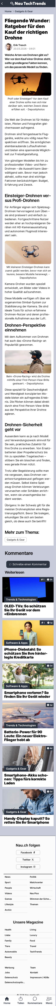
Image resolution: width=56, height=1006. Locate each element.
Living (33, 929)
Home (8, 11)
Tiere (7, 946)
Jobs (7, 972)
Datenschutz (11, 977)
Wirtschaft (35, 888)
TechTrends (36, 951)
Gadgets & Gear (24, 11)
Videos (8, 893)
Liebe (7, 935)
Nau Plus (34, 893)
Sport (7, 882)
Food (32, 940)
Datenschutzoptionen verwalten (16, 982)
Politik (33, 877)
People (8, 888)
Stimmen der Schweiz (41, 899)
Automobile (11, 951)
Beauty (8, 957)
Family (8, 940)
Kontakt (34, 972)
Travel (33, 946)
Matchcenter (36, 882)
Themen (34, 904)
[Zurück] (2, 3)
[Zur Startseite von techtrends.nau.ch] (28, 3)
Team (33, 967)
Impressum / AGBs (39, 977)
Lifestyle (9, 904)
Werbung (9, 967)
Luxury (33, 935)
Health (8, 929)
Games (8, 899)
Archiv (8, 910)
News (7, 877)
